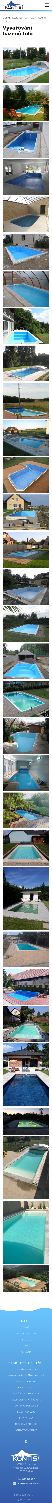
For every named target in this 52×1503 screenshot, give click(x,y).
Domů (6, 17)
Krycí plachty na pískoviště (26, 1399)
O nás (26, 1345)
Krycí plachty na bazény (26, 1393)
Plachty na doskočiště (26, 1405)
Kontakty (26, 1351)
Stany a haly (26, 1418)
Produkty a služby (26, 1333)
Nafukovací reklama (26, 1424)
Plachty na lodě (26, 1412)
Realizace (17, 17)
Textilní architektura (26, 1369)
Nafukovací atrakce (26, 1430)
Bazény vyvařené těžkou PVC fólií (26, 1375)
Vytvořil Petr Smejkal (26, 1499)
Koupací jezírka (26, 1387)
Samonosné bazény (26, 1381)
